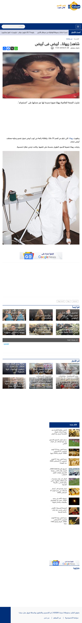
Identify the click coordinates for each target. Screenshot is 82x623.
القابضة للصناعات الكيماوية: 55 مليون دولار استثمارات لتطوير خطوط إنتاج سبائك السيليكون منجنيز (41, 381)
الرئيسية (76, 39)
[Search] (2, 25)
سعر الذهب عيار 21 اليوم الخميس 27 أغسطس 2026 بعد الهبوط (58, 461)
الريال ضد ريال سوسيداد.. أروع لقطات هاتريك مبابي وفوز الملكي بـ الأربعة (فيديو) (59, 482)
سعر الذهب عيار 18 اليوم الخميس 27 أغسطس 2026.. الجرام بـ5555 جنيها (58, 451)
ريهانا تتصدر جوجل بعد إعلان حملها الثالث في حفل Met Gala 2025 (68, 330)
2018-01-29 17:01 (62, 48)
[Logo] (60, 6)
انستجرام (75, 301)
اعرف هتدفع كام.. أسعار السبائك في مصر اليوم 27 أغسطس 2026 (58, 491)
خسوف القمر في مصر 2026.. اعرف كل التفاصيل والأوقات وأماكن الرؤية (59, 500)
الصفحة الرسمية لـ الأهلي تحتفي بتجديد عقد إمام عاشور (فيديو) (59, 510)
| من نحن (49, 618)
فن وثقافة (69, 39)
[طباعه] (52, 48)
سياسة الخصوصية (72, 618)
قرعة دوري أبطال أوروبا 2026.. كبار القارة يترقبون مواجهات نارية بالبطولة (14, 368)
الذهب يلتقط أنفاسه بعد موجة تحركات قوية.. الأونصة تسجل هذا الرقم (59, 432)
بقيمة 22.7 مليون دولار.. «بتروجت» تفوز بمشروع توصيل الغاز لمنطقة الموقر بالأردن (42, 368)
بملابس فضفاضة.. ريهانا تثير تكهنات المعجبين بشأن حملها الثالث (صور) (42, 329)
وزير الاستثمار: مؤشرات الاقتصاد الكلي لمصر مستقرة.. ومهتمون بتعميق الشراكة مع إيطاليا (68, 381)
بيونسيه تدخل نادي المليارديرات (43, 316)
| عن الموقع (59, 618)
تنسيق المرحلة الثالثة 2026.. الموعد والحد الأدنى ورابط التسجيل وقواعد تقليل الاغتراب (58, 472)
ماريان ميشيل (74, 48)
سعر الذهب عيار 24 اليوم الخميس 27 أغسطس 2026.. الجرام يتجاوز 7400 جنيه (59, 521)
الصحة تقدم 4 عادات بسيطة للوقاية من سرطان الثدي (64, 33)
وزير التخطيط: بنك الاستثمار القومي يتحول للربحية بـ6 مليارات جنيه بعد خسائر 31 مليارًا (14, 382)
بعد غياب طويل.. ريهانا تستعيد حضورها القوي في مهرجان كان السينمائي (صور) (14, 314)
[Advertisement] (41, 17)
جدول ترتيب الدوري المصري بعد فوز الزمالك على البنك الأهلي (58, 442)
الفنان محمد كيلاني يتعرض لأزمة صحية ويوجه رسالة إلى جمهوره (14, 330)
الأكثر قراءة (73, 425)
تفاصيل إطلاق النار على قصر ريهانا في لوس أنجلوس (68, 315)
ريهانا (71, 138)
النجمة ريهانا (61, 301)
